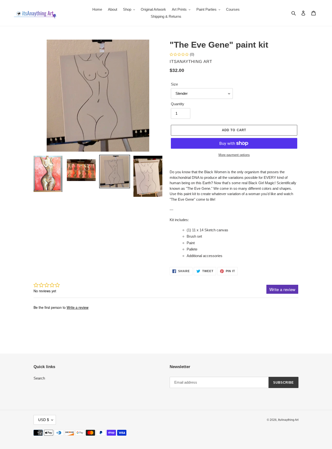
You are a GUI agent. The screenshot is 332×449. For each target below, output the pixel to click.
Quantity (177, 104)
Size (174, 84)
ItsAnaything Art (288, 420)
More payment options (234, 155)
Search (39, 378)
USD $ (43, 420)
